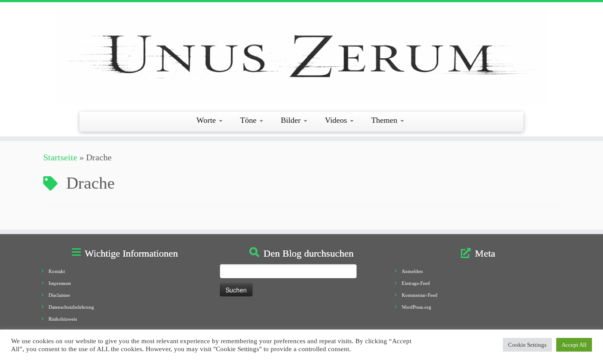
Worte (207, 120)
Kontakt (57, 271)
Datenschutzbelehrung (71, 307)
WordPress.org (416, 307)
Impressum (60, 283)
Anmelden (412, 271)
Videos (337, 120)
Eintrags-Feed (416, 283)
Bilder (292, 120)
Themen (385, 120)
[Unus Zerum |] (301, 56)
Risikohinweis (63, 319)
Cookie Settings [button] (527, 344)
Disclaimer (59, 295)
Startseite (60, 157)
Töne (249, 120)
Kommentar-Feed (419, 295)
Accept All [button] (574, 344)
